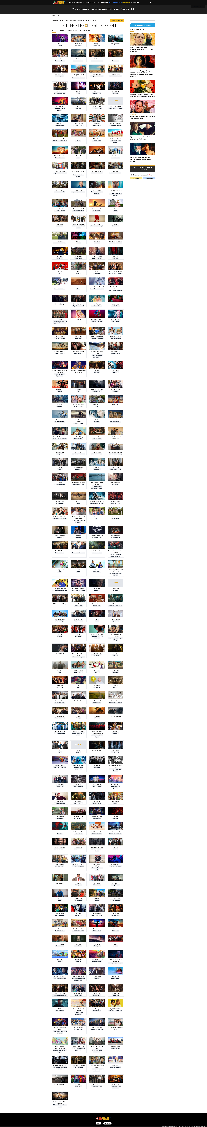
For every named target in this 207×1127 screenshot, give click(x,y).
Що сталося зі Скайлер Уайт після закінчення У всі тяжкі (142, 138)
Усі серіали (136, 178)
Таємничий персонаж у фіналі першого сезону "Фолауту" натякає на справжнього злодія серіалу (141, 73)
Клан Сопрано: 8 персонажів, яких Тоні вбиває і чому (142, 117)
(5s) (142, 175)
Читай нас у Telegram (144, 25)
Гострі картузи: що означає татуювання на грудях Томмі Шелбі (140, 159)
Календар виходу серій (117, 20)
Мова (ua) (134, 2)
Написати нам (107, 1123)
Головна (53, 15)
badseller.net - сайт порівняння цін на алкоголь (171, 1126)
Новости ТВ (133, 114)
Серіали (58, 15)
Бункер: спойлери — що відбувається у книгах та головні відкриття (142, 49)
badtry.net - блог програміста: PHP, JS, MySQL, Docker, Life (193, 1126)
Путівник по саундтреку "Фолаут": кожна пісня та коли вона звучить (142, 95)
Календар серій (149, 178)
